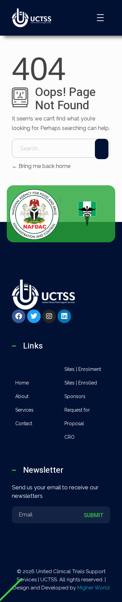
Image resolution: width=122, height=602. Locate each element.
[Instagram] (49, 316)
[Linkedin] (64, 316)
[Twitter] (34, 316)
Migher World (93, 588)
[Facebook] (18, 316)
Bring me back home (43, 166)
